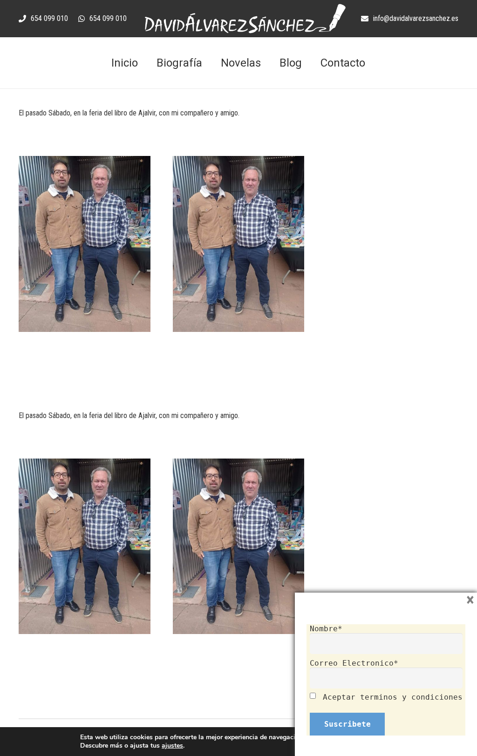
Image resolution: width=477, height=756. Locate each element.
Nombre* (326, 628)
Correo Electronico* (354, 663)
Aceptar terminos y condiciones (393, 697)
